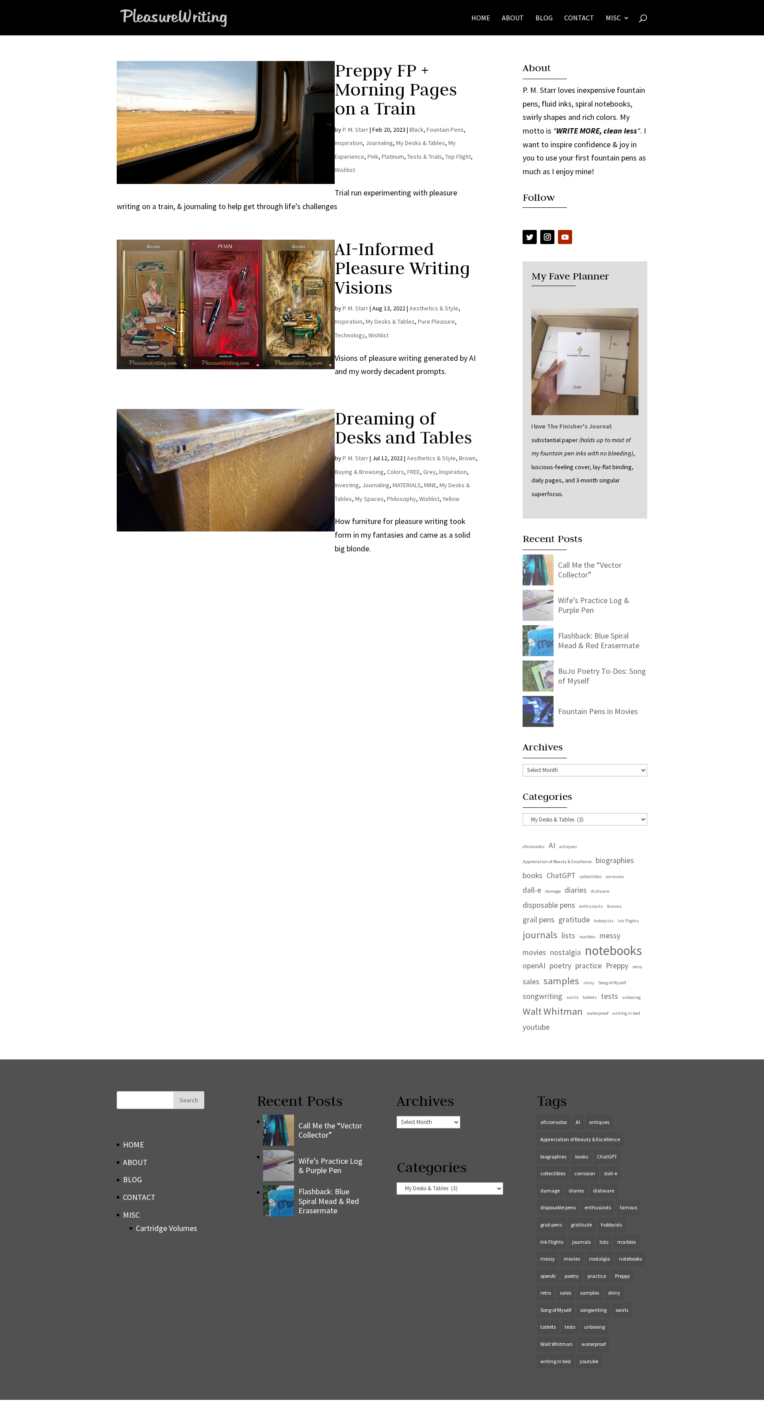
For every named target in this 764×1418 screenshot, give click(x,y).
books (532, 875)
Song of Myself (612, 983)
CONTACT (579, 18)
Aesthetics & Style (433, 308)
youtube (536, 1027)
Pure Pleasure (436, 321)
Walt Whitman (553, 1011)
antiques (568, 846)
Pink (372, 157)
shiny (588, 983)
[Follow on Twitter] (530, 237)
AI (552, 845)
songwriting (542, 996)
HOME (480, 18)
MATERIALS (407, 485)
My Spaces (369, 499)
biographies (615, 860)
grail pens (538, 920)
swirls (572, 997)
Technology (350, 335)
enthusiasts (591, 906)
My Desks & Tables (420, 143)
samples (561, 981)
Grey (429, 472)
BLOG (544, 18)
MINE (430, 485)
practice (588, 966)
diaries (576, 890)
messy (610, 935)
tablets (590, 997)
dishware (600, 891)
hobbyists (604, 921)
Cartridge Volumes (166, 1228)
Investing (347, 485)
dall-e (532, 890)
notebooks (613, 951)
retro (637, 967)
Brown (467, 458)
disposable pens (549, 905)
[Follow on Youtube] (565, 237)
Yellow (451, 499)
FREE (413, 472)
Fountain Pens (445, 130)
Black (416, 130)
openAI (534, 966)
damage (553, 891)
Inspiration (349, 143)
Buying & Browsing (359, 472)
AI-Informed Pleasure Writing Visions (402, 268)
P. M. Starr (355, 130)
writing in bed (626, 1013)
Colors (395, 472)
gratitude (574, 920)
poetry (560, 966)
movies (534, 952)
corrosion (615, 876)
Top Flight (458, 157)
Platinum (393, 157)
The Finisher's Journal (579, 426)
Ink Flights (628, 921)
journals (540, 935)
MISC (613, 18)
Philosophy (401, 499)
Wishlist (345, 170)
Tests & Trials (424, 157)
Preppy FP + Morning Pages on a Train (396, 89)
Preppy (617, 966)
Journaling (379, 143)
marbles (587, 937)
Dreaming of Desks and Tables (403, 427)
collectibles (591, 876)
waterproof (597, 1013)
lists (568, 935)
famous (614, 906)
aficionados (534, 846)
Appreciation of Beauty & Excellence (557, 861)
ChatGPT (561, 875)
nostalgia (565, 952)
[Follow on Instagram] (547, 237)
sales (531, 981)
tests (609, 996)
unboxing (631, 997)
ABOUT (513, 18)
